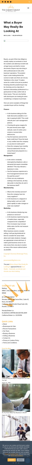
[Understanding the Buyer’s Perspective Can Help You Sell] (16, 363)
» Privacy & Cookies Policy (10, 340)
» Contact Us (6, 338)
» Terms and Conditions (9, 342)
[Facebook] (2, 1)
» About (4, 324)
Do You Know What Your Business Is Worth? (14, 412)
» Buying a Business (8, 333)
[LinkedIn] (5, 1)
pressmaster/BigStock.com (12, 260)
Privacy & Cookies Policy (11, 454)
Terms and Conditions (17, 455)
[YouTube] (10, 1)
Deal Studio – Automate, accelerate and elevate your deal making (14, 269)
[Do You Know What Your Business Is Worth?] (16, 398)
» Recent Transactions (9, 328)
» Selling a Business (8, 335)
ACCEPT (11, 460)
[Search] (29, 1)
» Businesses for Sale (9, 326)
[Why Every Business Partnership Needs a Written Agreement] (16, 430)
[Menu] (28, 8)
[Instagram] (8, 1)
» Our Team (5, 331)
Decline (20, 460)
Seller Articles (17, 35)
